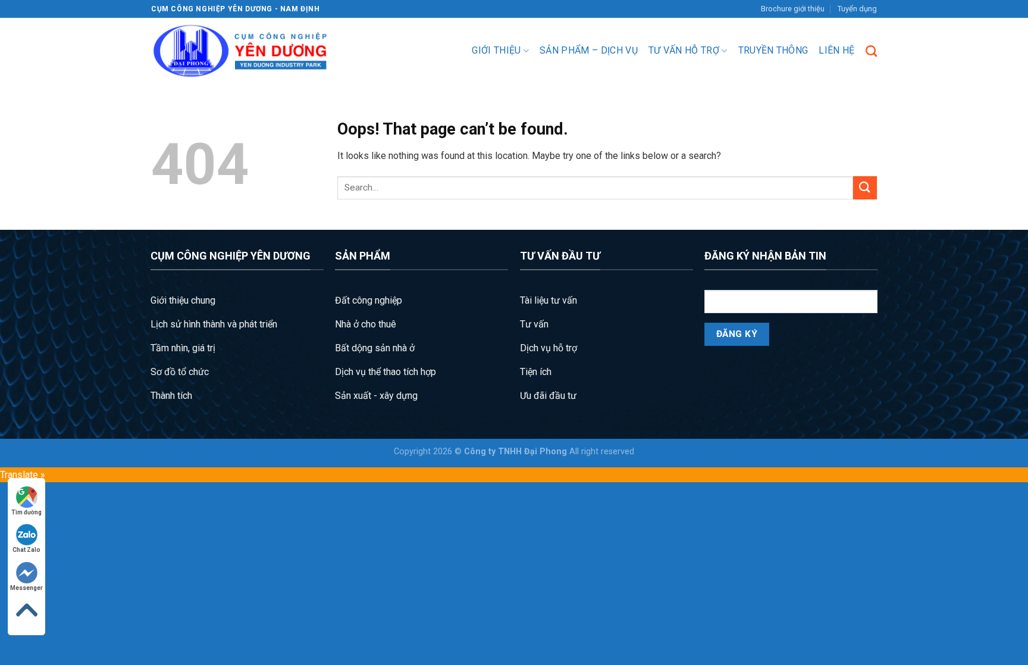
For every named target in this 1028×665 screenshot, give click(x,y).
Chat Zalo (26, 550)
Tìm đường (26, 512)
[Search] (871, 51)
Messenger (26, 588)
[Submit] (865, 187)
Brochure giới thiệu (793, 8)
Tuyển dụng (857, 8)
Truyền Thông (773, 50)
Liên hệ (836, 50)
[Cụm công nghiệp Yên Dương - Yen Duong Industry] (240, 51)
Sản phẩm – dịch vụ (589, 50)
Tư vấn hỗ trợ (683, 50)
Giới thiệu (496, 50)
